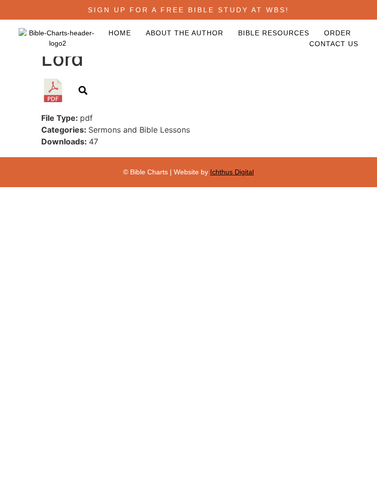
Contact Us (333, 44)
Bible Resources (273, 33)
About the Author (184, 33)
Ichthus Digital (232, 172)
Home (119, 33)
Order (337, 33)
